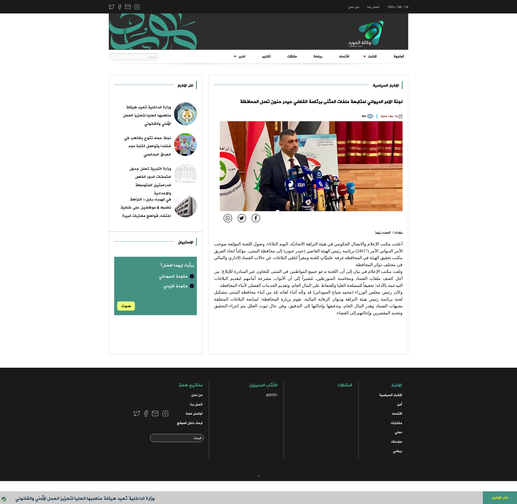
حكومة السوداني (174, 276)
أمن (399, 404)
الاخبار (372, 56)
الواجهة (398, 56)
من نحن (353, 7)
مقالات (292, 56)
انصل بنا (373, 7)
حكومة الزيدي (176, 286)
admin (271, 395)
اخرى (242, 56)
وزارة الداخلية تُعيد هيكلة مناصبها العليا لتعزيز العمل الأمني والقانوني (96, 498)
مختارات (396, 423)
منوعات (396, 441)
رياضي (397, 451)
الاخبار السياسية (386, 85)
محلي (398, 432)
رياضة (317, 56)
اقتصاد (344, 56)
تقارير (266, 56)
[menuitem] (398, 56)
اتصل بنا (196, 404)
